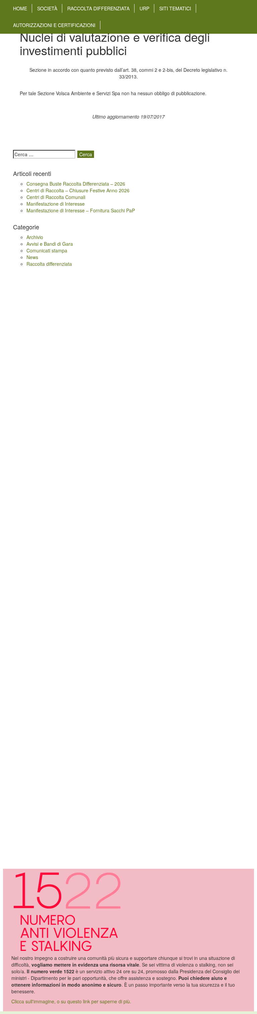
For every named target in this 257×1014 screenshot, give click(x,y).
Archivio (34, 237)
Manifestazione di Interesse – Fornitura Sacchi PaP (80, 210)
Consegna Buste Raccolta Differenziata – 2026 (75, 183)
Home (20, 8)
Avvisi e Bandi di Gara (49, 243)
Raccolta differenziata (98, 8)
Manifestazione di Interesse (55, 203)
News (32, 257)
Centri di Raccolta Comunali (55, 197)
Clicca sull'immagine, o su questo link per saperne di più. (71, 1001)
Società (47, 8)
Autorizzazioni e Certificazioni (54, 25)
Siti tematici (175, 8)
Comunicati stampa (46, 250)
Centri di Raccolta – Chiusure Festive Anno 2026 (78, 190)
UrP (144, 8)
